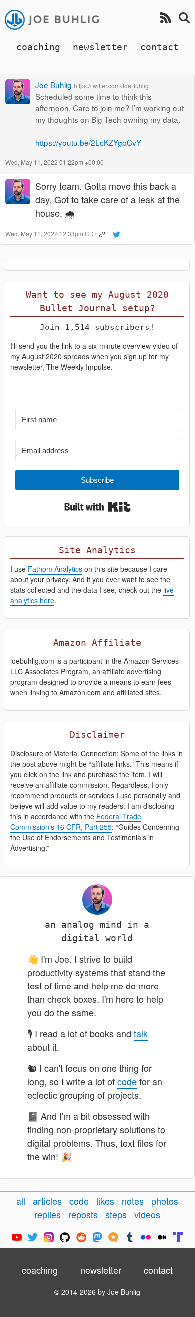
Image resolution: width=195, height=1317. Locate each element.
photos (165, 1200)
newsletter (100, 47)
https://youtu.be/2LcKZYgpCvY (89, 142)
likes (105, 1200)
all (21, 1200)
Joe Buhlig (54, 84)
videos (147, 1214)
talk (141, 1033)
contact (159, 47)
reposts (83, 1214)
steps (116, 1214)
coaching (38, 47)
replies (47, 1214)
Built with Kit (97, 507)
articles (47, 1200)
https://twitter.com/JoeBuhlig (111, 85)
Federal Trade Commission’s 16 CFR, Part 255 (76, 821)
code (127, 1081)
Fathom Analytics (55, 569)
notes (133, 1200)
